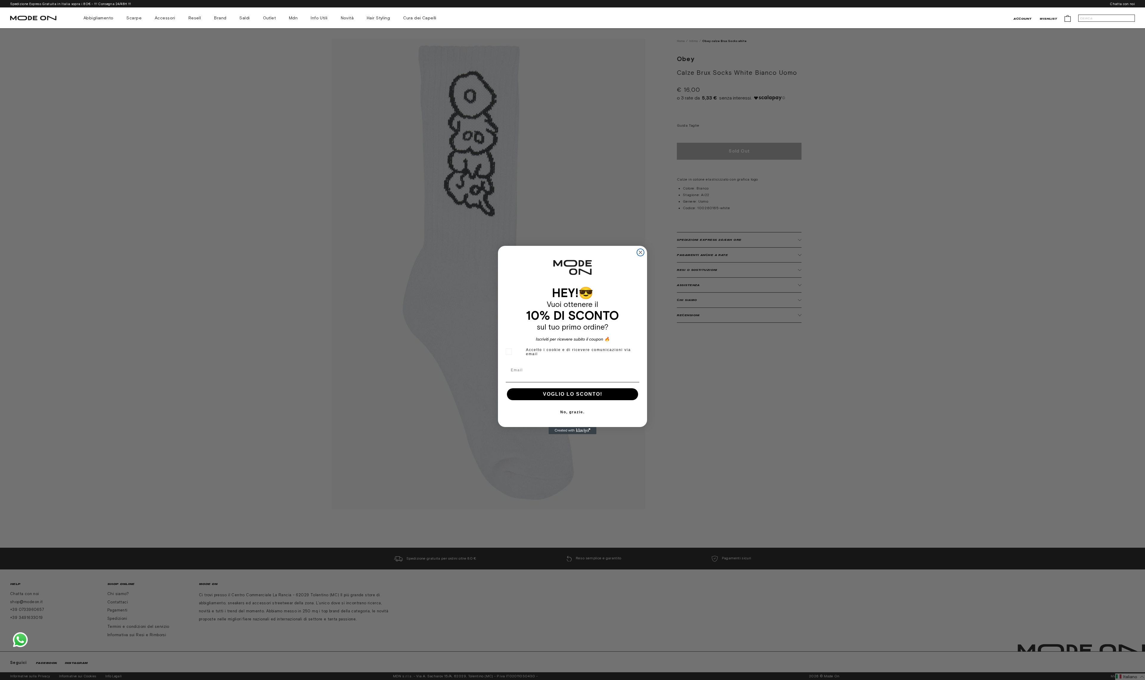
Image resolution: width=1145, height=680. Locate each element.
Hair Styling (378, 17)
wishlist (1048, 18)
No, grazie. (572, 412)
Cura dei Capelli (420, 17)
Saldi (244, 17)
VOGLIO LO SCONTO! (572, 394)
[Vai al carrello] (1067, 18)
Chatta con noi (1122, 4)
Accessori (165, 17)
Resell (194, 17)
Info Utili (319, 17)
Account (1022, 18)
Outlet (269, 17)
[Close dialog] (640, 252)
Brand (220, 17)
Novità (347, 17)
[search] (1106, 18)
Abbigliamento (98, 17)
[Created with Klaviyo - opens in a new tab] (572, 430)
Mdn (293, 17)
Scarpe (134, 17)
